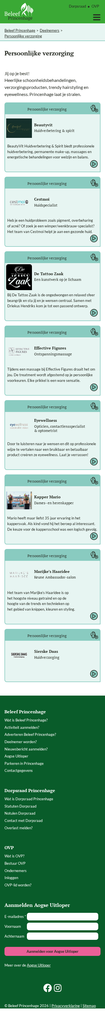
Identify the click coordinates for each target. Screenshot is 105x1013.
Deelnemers (49, 30)
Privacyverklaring (66, 1005)
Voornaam (12, 926)
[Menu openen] (97, 17)
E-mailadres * (15, 916)
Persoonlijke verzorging (23, 36)
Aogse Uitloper (39, 965)
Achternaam (14, 936)
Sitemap (89, 1005)
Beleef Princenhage (19, 30)
